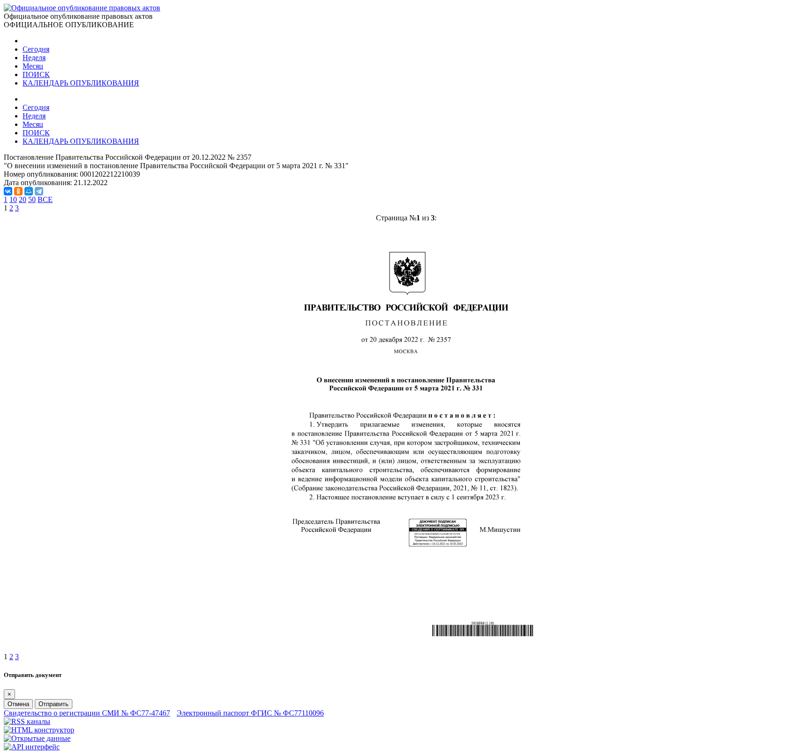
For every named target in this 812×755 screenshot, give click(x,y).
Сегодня (36, 49)
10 (13, 199)
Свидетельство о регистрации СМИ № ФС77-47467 (87, 713)
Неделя (34, 58)
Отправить (54, 704)
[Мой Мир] (28, 191)
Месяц (33, 66)
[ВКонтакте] (8, 191)
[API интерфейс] (32, 747)
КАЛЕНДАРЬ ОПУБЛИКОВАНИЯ (81, 83)
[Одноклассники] (18, 191)
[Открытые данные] (37, 738)
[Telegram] (39, 191)
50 (32, 199)
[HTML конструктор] (39, 730)
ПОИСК (36, 74)
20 (22, 199)
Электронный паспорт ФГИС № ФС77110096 (250, 713)
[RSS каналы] (27, 721)
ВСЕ (45, 199)
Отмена (18, 704)
